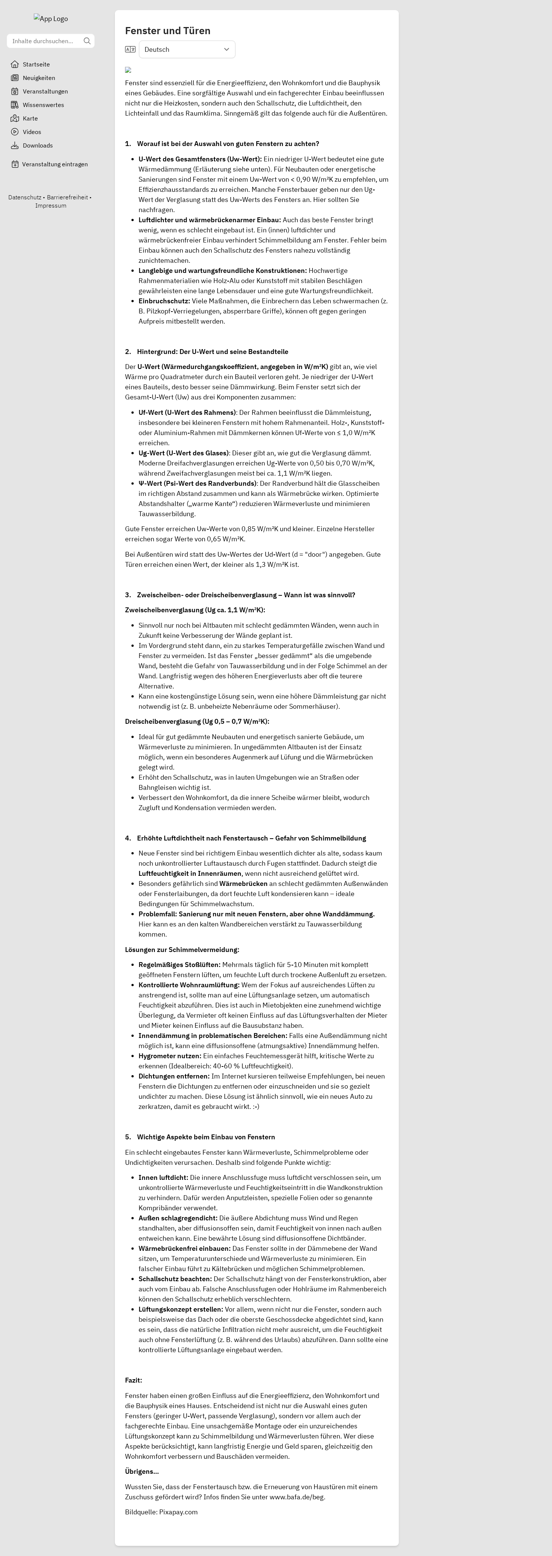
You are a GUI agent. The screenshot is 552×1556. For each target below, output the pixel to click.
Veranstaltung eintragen (55, 164)
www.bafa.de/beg (297, 1497)
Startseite (36, 64)
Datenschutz (24, 197)
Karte (30, 118)
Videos (32, 132)
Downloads (38, 145)
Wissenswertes (43, 104)
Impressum (50, 205)
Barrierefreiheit (67, 197)
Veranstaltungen (45, 91)
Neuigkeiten (39, 77)
